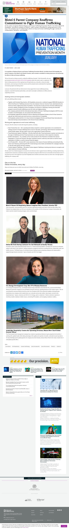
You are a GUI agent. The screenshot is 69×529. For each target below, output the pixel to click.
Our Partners (51, 512)
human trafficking (25, 346)
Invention (40, 4)
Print (61, 352)
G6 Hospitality (15, 346)
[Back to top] (63, 520)
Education (29, 4)
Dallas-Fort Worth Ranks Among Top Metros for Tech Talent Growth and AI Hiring (18, 393)
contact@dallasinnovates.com (9, 517)
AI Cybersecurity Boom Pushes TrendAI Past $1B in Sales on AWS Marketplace (17, 389)
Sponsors (58, 1)
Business (18, 4)
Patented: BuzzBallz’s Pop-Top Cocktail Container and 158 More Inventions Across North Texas (17, 383)
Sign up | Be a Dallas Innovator (37, 520)
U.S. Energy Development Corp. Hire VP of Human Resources (26, 286)
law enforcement (45, 346)
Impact (34, 4)
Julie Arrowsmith (35, 346)
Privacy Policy (34, 521)
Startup (45, 4)
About (54, 1)
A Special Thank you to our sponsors (34, 478)
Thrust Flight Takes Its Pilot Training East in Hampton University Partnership (58, 370)
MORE (31, 395)
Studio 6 (59, 346)
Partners (63, 1)
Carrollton (8, 346)
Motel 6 (53, 346)
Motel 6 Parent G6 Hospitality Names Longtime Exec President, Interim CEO (31, 205)
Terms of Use (49, 520)
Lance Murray (9, 68)
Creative (23, 4)
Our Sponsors (51, 510)
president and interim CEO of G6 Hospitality (20, 80)
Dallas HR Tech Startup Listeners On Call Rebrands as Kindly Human (29, 244)
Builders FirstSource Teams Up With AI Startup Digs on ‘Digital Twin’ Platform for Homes (17, 379)
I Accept (64, 526)
